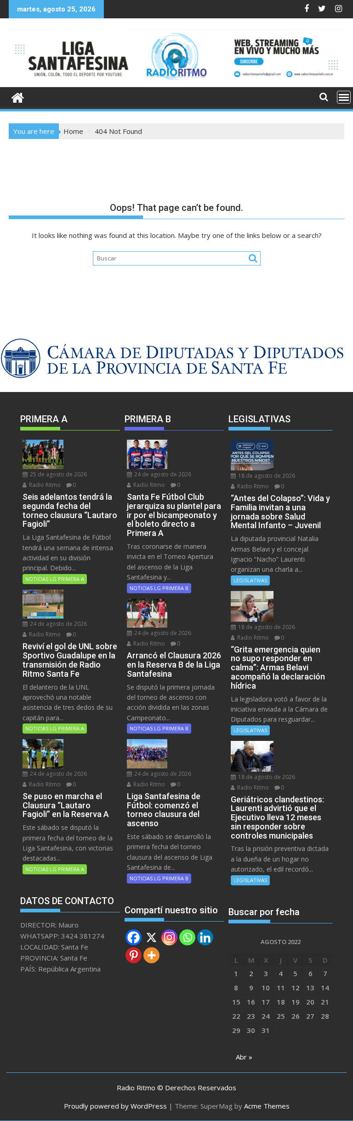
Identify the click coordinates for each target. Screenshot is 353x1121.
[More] (151, 955)
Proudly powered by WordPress (115, 1105)
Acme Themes (267, 1105)
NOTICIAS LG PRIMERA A (54, 578)
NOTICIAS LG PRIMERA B (159, 588)
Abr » (244, 1056)
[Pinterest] (133, 955)
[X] (151, 937)
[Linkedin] (205, 937)
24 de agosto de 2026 (57, 624)
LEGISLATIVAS (250, 580)
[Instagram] (169, 937)
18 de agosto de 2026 (266, 476)
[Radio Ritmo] (176, 81)
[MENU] (344, 97)
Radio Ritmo (44, 485)
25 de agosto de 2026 (57, 474)
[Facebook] (133, 937)
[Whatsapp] (187, 937)
